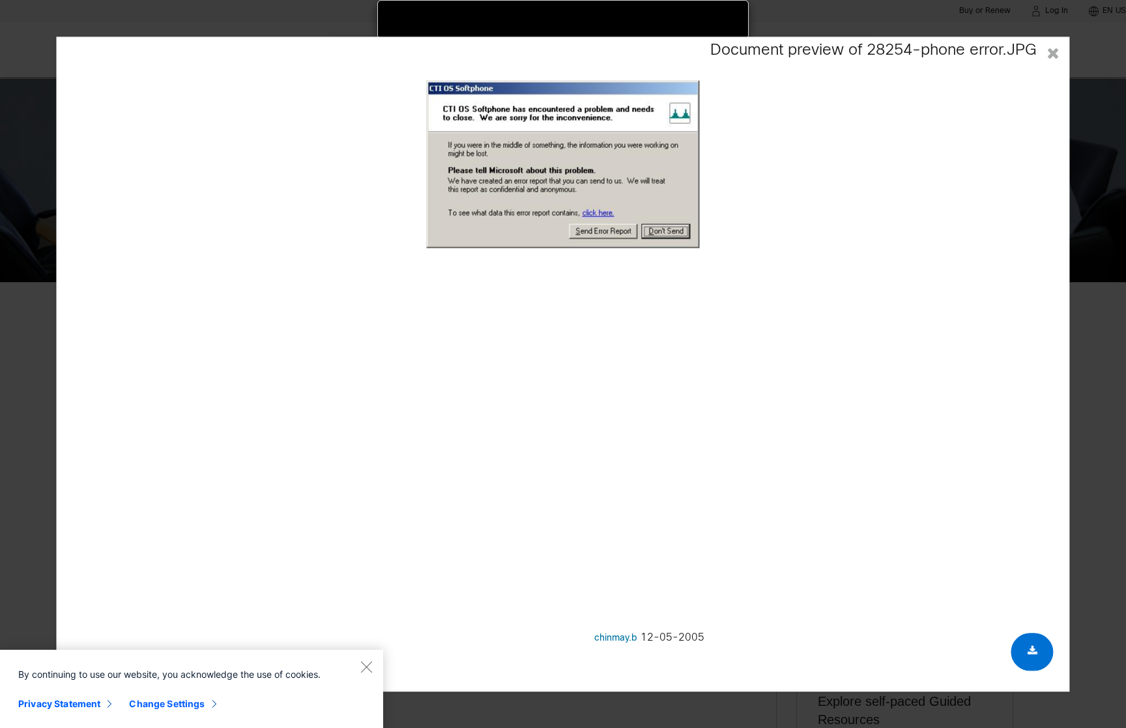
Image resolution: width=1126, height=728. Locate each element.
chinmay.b (615, 638)
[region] (191, 689)
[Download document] (1032, 652)
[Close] (366, 666)
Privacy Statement (59, 703)
